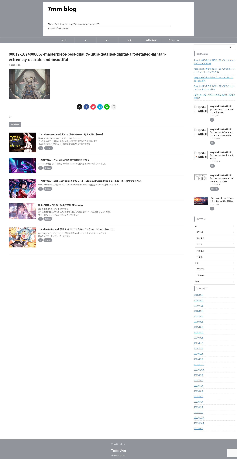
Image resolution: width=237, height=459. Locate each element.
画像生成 (200, 250)
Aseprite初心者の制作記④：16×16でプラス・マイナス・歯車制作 (214, 62)
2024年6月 (198, 337)
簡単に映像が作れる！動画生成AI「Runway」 (61, 205)
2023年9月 (198, 375)
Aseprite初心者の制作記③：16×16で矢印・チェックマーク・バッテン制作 (214, 70)
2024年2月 (198, 353)
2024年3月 (198, 348)
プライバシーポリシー (118, 444)
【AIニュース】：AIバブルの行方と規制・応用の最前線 (214, 96)
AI (85, 40)
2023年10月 (199, 369)
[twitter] (79, 107)
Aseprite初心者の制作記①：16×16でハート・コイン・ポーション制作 (214, 88)
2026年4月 (198, 300)
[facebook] (86, 107)
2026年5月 (198, 295)
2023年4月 (198, 401)
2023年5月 (198, 396)
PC (107, 40)
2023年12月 (199, 364)
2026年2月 (198, 311)
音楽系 (199, 256)
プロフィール (173, 40)
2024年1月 (198, 359)
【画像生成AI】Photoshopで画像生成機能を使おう (63, 159)
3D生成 (200, 232)
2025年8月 (198, 321)
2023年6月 (198, 391)
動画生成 (200, 238)
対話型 (199, 244)
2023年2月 (198, 412)
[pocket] (93, 107)
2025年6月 (198, 327)
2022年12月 (199, 417)
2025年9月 (198, 316)
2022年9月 (198, 428)
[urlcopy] (113, 107)
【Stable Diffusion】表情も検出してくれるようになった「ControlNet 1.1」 (77, 229)
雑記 (129, 40)
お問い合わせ (151, 40)
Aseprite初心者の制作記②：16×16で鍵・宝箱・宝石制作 (213, 79)
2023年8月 (198, 380)
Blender (201, 275)
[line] (107, 107)
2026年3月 (198, 305)
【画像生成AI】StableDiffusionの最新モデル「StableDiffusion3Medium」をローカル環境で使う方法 (89, 180)
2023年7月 (198, 385)
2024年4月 (198, 343)
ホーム (63, 40)
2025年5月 (198, 332)
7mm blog (118, 450)
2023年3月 (198, 407)
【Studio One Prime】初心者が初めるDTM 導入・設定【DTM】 (71, 134)
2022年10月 (199, 423)
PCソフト (201, 269)
